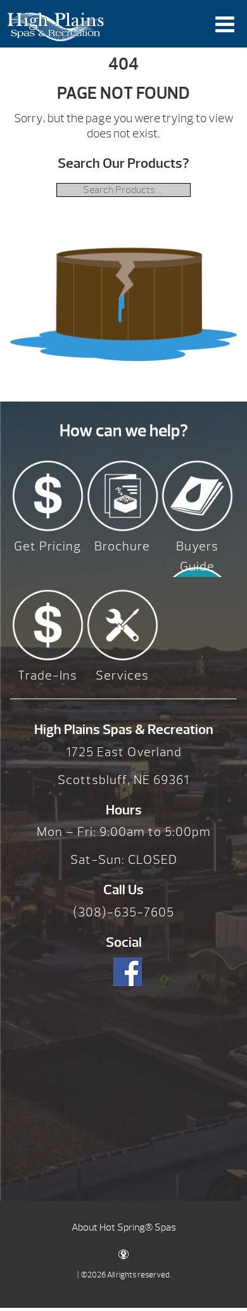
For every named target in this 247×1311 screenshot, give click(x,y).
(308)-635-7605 (123, 912)
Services (122, 675)
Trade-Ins (47, 675)
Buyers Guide (197, 556)
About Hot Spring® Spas (124, 1227)
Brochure (122, 546)
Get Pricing (47, 546)
